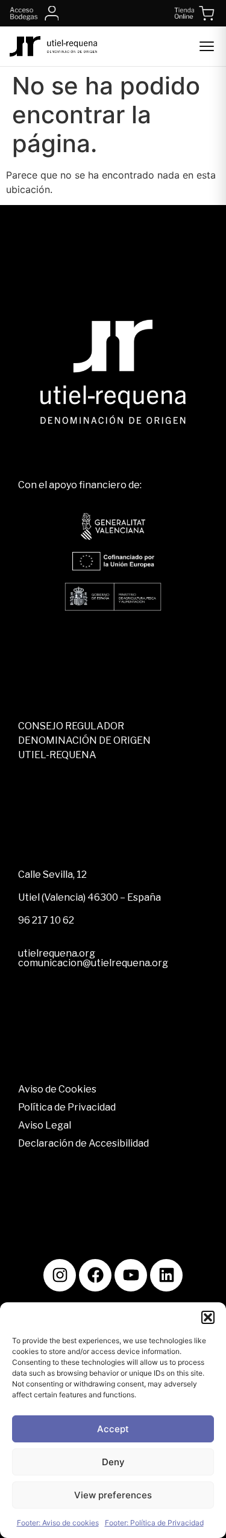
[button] (208, 1317)
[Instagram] (59, 1275)
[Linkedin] (166, 1275)
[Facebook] (95, 1275)
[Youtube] (131, 1275)
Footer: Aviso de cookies (58, 1522)
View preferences (113, 1495)
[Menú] (206, 46)
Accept (113, 1429)
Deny (113, 1462)
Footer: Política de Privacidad (154, 1522)
